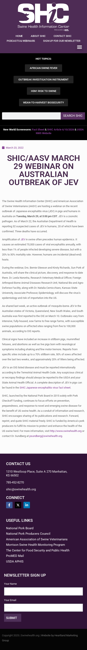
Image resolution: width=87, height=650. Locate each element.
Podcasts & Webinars (21, 40)
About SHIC (38, 36)
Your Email (10, 600)
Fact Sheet (38, 129)
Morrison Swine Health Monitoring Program (35, 545)
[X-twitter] (18, 505)
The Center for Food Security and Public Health (37, 550)
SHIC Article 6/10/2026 (60, 129)
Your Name (10, 583)
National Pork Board (19, 528)
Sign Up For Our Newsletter (61, 40)
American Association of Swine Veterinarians (37, 539)
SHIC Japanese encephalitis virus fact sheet (45, 387)
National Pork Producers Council (28, 533)
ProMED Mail (15, 556)
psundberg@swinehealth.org (45, 436)
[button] (79, 47)
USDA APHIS (14, 561)
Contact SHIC (62, 36)
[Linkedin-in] (26, 505)
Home (19, 36)
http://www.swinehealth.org (66, 430)
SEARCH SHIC (73, 116)
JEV (23, 239)
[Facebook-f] (9, 505)
